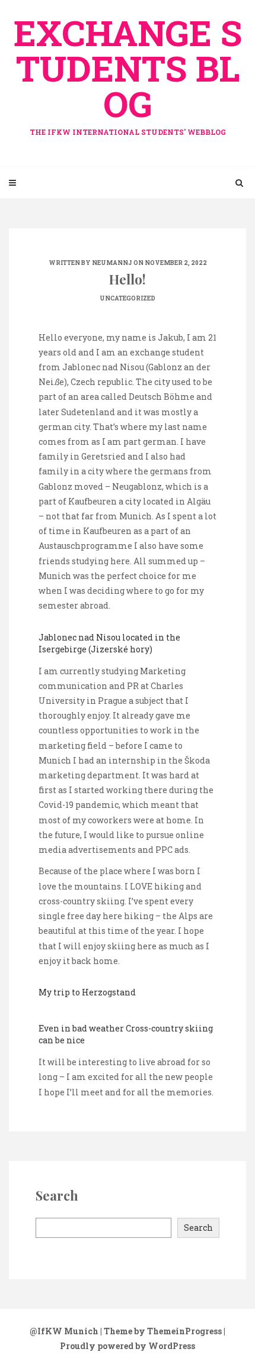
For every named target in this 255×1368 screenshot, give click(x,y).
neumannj (112, 263)
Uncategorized (127, 298)
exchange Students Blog (128, 73)
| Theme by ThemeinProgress (161, 1331)
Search (198, 1227)
